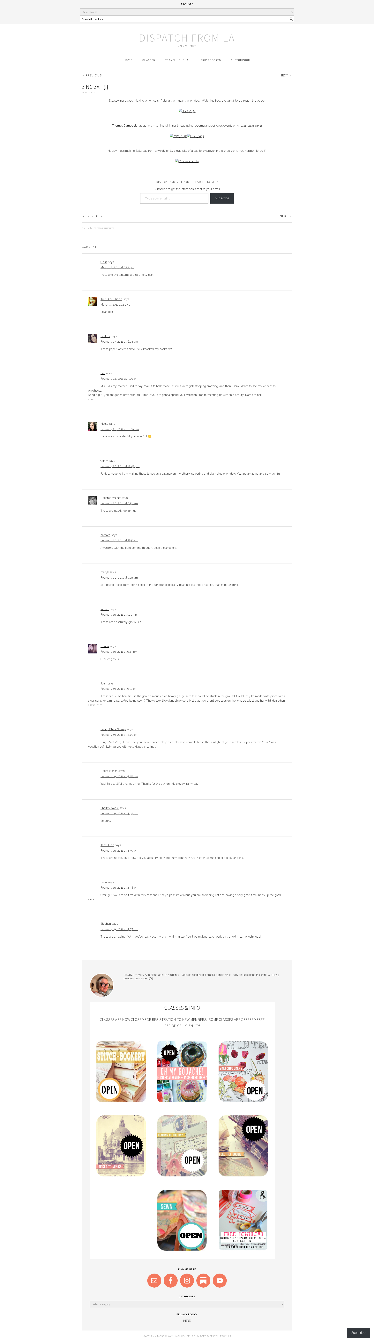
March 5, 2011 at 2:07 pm (117, 304)
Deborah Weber (111, 497)
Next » (286, 75)
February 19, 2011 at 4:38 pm (119, 887)
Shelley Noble (110, 808)
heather (105, 336)
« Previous (92, 75)
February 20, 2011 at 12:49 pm (120, 466)
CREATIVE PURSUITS (104, 228)
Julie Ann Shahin (111, 299)
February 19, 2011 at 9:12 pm (119, 688)
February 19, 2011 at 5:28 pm (119, 776)
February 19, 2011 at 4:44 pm (119, 813)
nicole (104, 423)
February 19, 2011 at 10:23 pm (120, 614)
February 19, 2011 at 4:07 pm (119, 929)
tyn (103, 373)
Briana (105, 646)
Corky (104, 460)
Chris (104, 262)
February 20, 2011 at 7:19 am (119, 577)
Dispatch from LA (187, 37)
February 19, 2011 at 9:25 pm (119, 651)
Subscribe (222, 198)
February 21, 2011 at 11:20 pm (120, 429)
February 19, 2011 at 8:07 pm (119, 734)
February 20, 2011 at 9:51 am (119, 503)
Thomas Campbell (124, 125)
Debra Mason (109, 770)
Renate (105, 609)
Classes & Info (182, 1007)
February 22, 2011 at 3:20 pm (119, 378)
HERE (187, 1320)
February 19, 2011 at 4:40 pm (119, 850)
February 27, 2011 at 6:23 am (119, 341)
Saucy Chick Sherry (113, 729)
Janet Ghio (107, 845)
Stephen (106, 923)
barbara (105, 535)
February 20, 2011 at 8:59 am (119, 540)
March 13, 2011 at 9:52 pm (117, 267)
